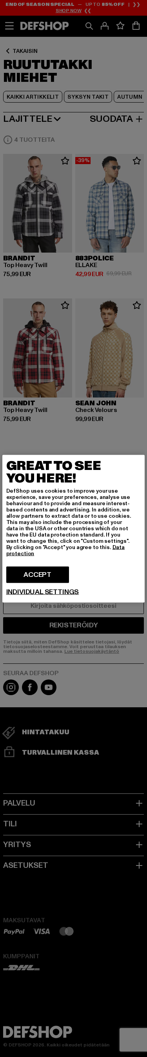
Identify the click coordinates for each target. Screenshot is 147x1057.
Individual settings (42, 591)
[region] (73, 528)
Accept (37, 574)
